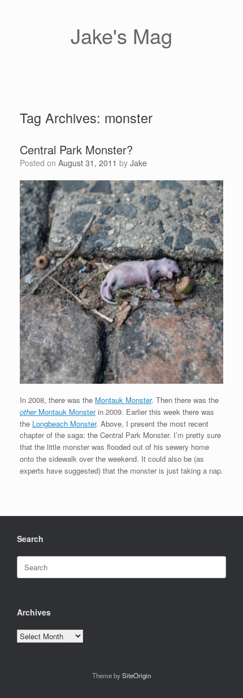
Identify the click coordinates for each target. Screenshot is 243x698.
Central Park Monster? (76, 149)
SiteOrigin (136, 675)
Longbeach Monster (64, 423)
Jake (138, 162)
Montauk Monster (123, 399)
